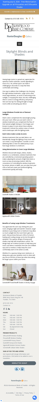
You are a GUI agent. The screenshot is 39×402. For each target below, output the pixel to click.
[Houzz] (9, 309)
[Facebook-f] (4, 309)
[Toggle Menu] (19, 44)
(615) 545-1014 (8, 303)
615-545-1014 (18, 19)
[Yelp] (7, 309)
